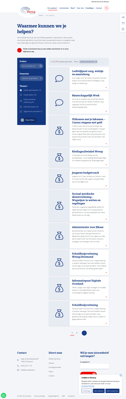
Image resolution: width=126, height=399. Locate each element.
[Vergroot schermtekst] (123, 23)
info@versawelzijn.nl (28, 370)
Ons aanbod (52, 8)
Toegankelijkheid (53, 396)
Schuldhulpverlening (85, 305)
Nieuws (51, 363)
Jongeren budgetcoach (85, 172)
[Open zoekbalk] (106, 8)
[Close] (120, 375)
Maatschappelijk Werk (86, 95)
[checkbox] (31, 90)
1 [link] (72, 333)
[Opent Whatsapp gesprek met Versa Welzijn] (3, 395)
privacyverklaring (87, 386)
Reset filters (30, 120)
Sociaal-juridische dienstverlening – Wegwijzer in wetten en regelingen (86, 198)
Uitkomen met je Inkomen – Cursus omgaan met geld (88, 121)
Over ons (80, 8)
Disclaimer (71, 396)
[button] (123, 17)
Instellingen (86, 391)
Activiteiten (64, 8)
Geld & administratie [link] (87, 62)
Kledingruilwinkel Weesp (87, 151)
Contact (99, 8)
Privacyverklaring (39, 396)
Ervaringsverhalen (55, 367)
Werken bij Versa (54, 359)
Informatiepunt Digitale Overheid (86, 282)
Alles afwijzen (99, 391)
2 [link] (76, 333)
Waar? (72, 8)
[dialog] (100, 384)
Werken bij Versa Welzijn (100, 2)
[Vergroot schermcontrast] (123, 29)
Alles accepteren (112, 391)
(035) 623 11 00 (26, 366)
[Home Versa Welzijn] (28, 10)
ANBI (63, 396)
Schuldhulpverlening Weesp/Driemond (85, 255)
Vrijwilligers (89, 8)
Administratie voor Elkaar (88, 227)
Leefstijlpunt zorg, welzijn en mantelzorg (87, 72)
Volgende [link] (84, 333)
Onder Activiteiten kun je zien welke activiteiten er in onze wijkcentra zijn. (46, 50)
